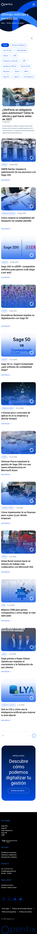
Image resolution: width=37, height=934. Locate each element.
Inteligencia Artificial (9, 66)
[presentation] (18, 97)
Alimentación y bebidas (9, 857)
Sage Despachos (6, 830)
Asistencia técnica (7, 885)
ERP (24, 61)
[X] (9, 899)
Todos (5, 45)
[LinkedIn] (15, 899)
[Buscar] (31, 38)
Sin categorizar (28, 77)
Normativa (6, 71)
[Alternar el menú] (33, 4)
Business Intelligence (19, 45)
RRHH (26, 71)
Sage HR (4, 833)
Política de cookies (25, 912)
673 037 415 (8, 869)
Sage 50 (16, 77)
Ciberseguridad (21, 50)
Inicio (2, 23)
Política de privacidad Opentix (22, 908)
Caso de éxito (7, 50)
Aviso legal (5, 908)
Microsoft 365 (25, 66)
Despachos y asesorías (10, 61)
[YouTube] (20, 899)
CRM (14, 56)
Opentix (17, 71)
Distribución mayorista (8, 852)
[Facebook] (3, 899)
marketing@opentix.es (8, 871)
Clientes (5, 56)
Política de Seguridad (9, 912)
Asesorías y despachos (9, 855)
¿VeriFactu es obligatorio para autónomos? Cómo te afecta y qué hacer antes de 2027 (18, 114)
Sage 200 (6, 77)
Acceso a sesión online (8, 887)
